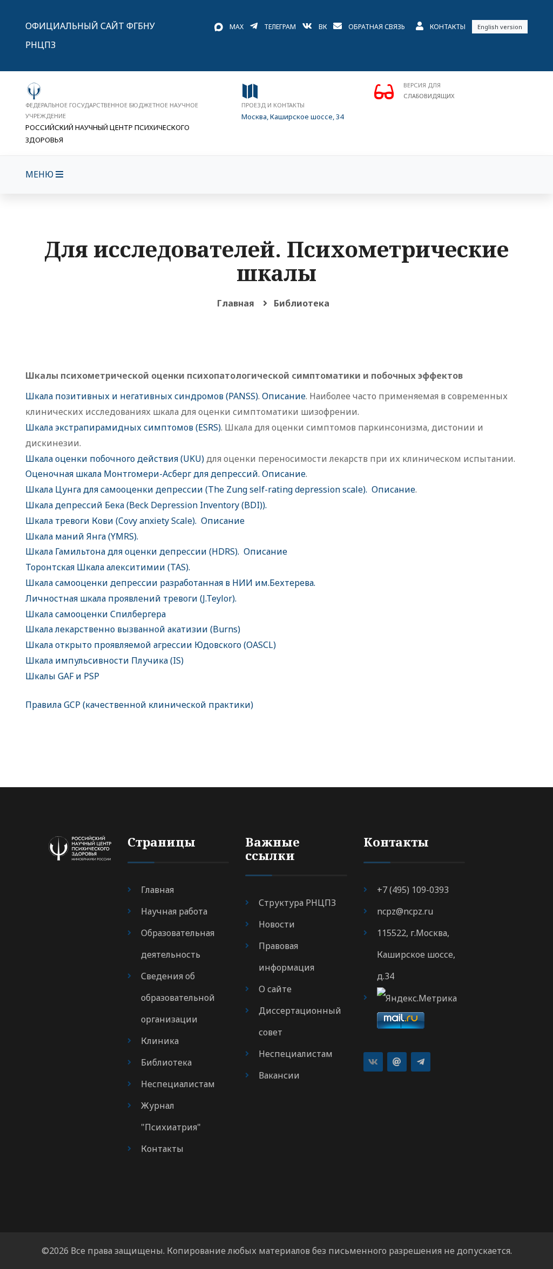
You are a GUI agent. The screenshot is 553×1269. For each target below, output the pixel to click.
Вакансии (279, 1075)
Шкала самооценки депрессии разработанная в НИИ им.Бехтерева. (170, 583)
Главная (235, 303)
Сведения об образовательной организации (178, 997)
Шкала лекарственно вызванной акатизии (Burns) (132, 629)
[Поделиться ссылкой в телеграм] (420, 1062)
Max (237, 26)
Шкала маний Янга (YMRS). (81, 536)
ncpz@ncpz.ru (405, 911)
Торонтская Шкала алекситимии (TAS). (107, 567)
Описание (284, 396)
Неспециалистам (178, 1084)
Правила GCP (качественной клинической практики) (139, 705)
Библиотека (301, 303)
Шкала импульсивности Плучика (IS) (104, 660)
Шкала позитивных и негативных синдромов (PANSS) (141, 396)
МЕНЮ (40, 174)
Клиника (160, 1041)
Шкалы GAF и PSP (62, 676)
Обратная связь (376, 26)
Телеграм (280, 26)
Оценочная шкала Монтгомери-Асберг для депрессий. (142, 474)
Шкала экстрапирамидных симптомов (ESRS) (123, 427)
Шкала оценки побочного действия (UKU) (114, 459)
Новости (277, 924)
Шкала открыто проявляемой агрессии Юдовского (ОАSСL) (150, 645)
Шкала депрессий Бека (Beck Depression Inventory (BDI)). (146, 505)
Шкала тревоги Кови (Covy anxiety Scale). (111, 521)
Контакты (448, 26)
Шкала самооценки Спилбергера (95, 614)
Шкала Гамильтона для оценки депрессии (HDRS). (132, 551)
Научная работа (174, 911)
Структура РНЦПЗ (297, 903)
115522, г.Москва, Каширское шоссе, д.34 (416, 954)
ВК (323, 26)
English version (499, 27)
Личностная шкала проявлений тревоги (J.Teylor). (131, 598)
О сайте (275, 989)
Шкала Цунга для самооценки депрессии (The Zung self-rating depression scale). (196, 489)
